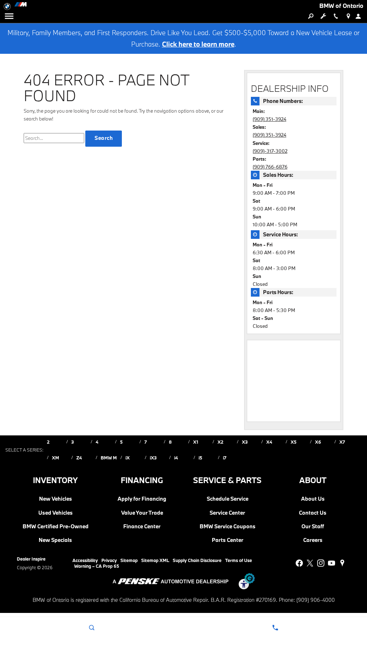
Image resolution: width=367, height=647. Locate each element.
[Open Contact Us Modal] (275, 627)
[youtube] (331, 563)
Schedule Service (227, 498)
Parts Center (227, 540)
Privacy (109, 560)
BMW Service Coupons (228, 526)
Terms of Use (238, 560)
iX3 (153, 458)
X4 (269, 442)
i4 (176, 458)
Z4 (79, 458)
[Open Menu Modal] (9, 16)
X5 (293, 442)
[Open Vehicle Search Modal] (310, 16)
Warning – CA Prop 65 (96, 566)
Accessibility (85, 560)
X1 (195, 442)
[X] (310, 563)
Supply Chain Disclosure (197, 560)
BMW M (109, 458)
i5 (200, 458)
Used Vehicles (55, 512)
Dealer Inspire (31, 559)
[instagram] (320, 563)
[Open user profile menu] (360, 16)
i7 (225, 458)
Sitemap (129, 560)
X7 (342, 442)
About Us (313, 498)
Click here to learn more (198, 44)
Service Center (227, 512)
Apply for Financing (142, 498)
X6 (318, 442)
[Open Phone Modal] (335, 16)
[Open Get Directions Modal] (348, 16)
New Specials (55, 540)
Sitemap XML (155, 560)
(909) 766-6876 (270, 167)
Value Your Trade (142, 512)
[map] (342, 563)
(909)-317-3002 (270, 151)
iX (127, 458)
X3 (245, 442)
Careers (313, 540)
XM (55, 458)
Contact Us (313, 512)
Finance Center (142, 526)
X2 (220, 442)
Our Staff (312, 526)
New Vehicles (55, 498)
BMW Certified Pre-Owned (56, 526)
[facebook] (299, 563)
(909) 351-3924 (269, 119)
